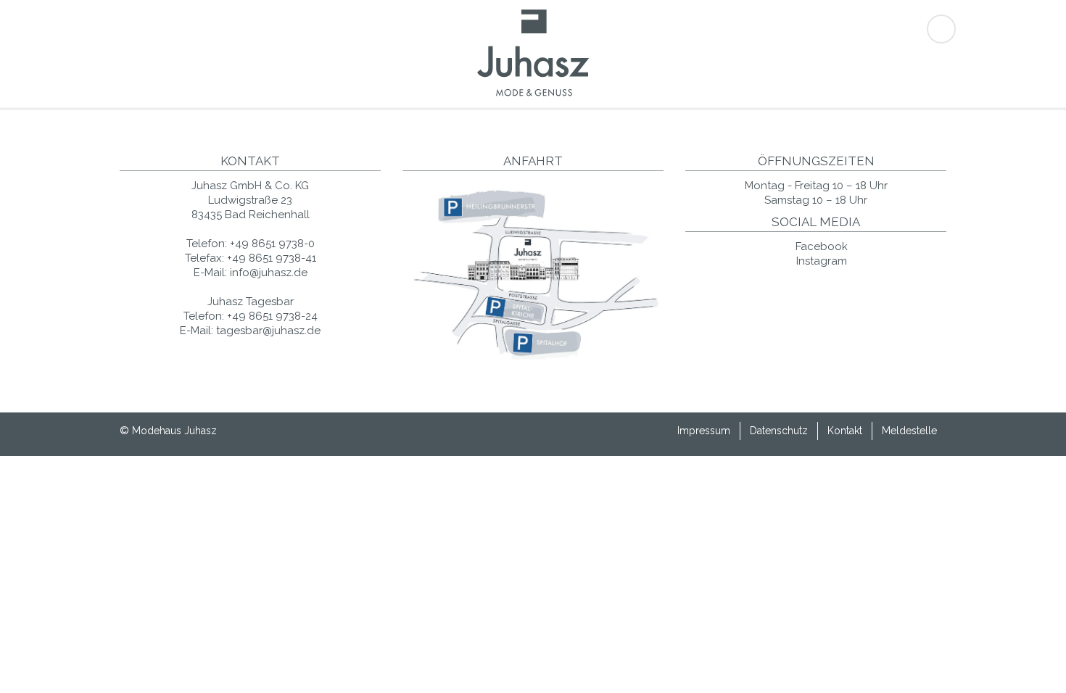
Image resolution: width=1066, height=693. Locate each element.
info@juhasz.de (268, 272)
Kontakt (844, 430)
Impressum (703, 430)
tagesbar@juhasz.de (268, 330)
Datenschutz (779, 430)
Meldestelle (909, 430)
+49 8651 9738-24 (272, 316)
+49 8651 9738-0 (272, 243)
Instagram (820, 260)
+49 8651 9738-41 (271, 258)
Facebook (820, 246)
